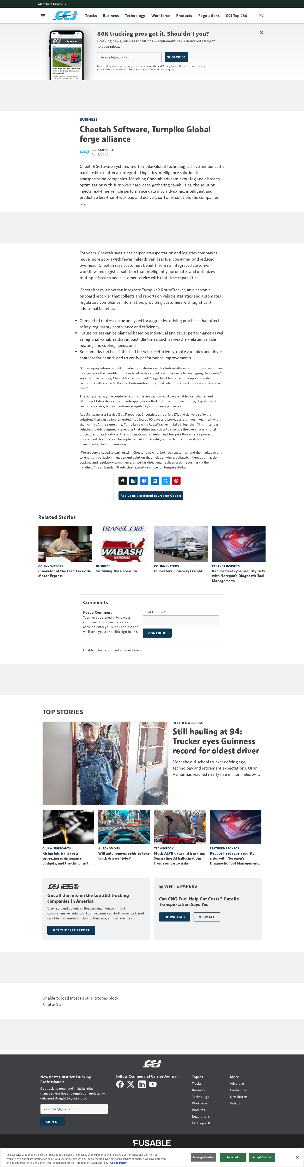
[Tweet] (166, 481)
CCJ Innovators (50, 566)
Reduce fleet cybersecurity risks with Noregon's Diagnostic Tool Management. (239, 576)
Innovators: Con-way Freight (178, 571)
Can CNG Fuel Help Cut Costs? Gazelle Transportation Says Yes (199, 901)
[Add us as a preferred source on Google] (133, 481)
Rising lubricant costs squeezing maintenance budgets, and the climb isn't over (65, 858)
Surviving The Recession (116, 571)
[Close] (297, 1157)
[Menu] (42, 15)
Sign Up (53, 1122)
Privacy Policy (136, 69)
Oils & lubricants (56, 848)
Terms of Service (158, 69)
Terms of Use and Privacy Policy (160, 66)
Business (89, 119)
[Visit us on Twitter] (131, 1084)
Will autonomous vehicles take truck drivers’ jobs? (124, 856)
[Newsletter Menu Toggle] (261, 15)
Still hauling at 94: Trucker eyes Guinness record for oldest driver (216, 741)
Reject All (233, 1157)
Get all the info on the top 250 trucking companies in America (88, 898)
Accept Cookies (261, 1157)
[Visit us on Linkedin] (142, 1084)
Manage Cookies (203, 1157)
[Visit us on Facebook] (120, 1084)
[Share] (144, 481)
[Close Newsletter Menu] (261, 32)
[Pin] (176, 481)
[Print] (122, 481)
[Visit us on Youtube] (153, 1084)
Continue (157, 633)
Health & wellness (188, 723)
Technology (164, 848)
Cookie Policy (118, 1162)
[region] (152, 1157)
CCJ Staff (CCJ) (103, 149)
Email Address (154, 612)
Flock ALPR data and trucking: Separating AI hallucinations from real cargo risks (179, 858)
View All (207, 917)
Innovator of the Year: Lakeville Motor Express (64, 573)
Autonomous (109, 848)
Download (175, 917)
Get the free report (71, 930)
